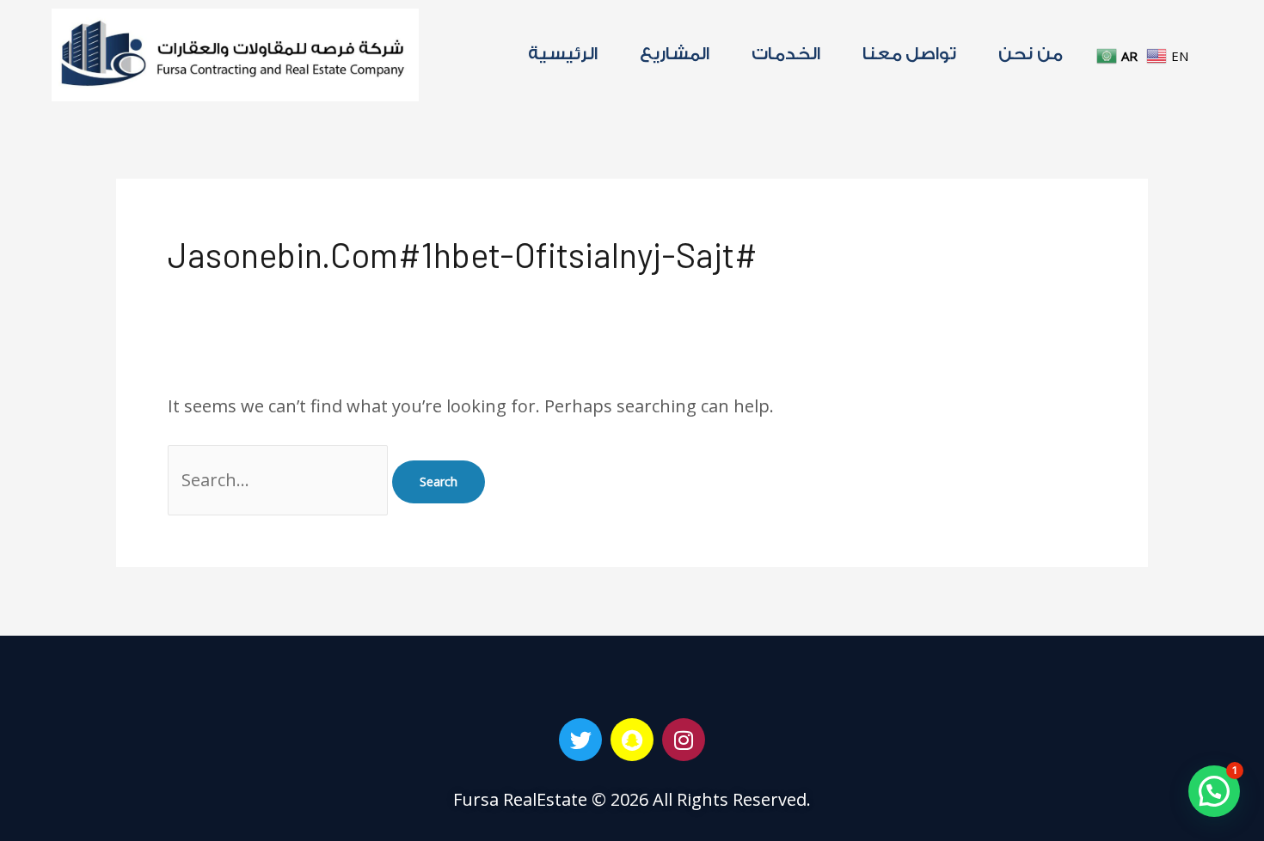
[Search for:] (280, 479)
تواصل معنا (909, 54)
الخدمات (786, 54)
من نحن (1030, 54)
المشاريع (674, 54)
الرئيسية (563, 54)
